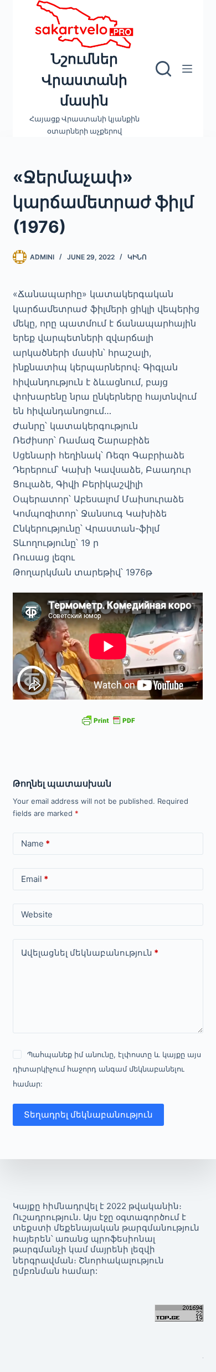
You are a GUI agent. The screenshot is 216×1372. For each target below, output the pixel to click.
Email (34, 879)
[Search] (163, 68)
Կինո (137, 257)
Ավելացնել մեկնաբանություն (89, 952)
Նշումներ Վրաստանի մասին (84, 79)
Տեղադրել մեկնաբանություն (88, 1114)
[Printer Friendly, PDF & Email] (108, 720)
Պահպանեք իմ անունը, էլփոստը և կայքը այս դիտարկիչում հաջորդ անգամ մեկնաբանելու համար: (106, 1069)
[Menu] (187, 69)
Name (35, 843)
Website (37, 914)
